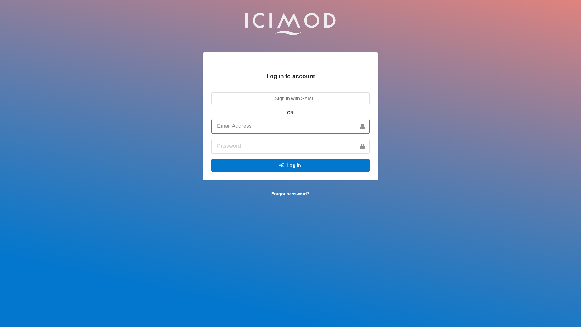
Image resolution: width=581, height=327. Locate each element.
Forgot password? (290, 193)
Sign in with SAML (294, 98)
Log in (294, 165)
